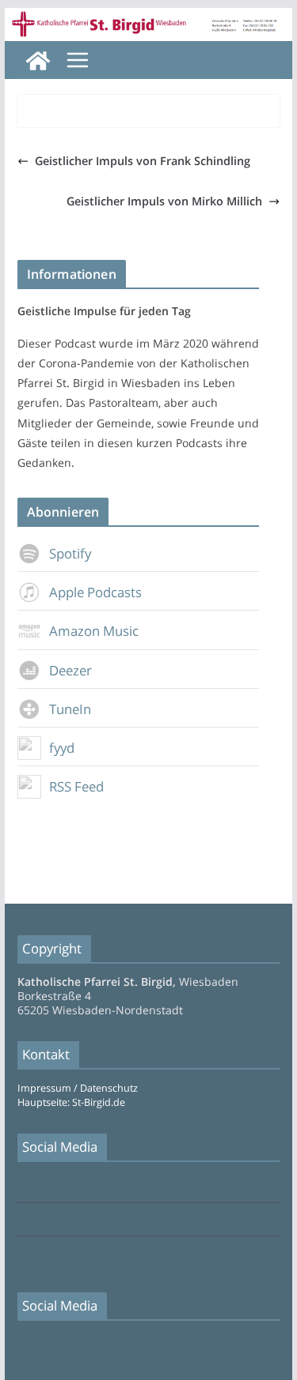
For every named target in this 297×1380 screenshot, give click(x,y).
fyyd (61, 748)
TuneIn (70, 709)
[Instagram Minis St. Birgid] (22, 1253)
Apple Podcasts (95, 592)
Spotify (70, 553)
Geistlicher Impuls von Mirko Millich (164, 201)
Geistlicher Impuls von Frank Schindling (142, 160)
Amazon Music (94, 631)
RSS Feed (76, 786)
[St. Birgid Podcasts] (149, 19)
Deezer (70, 670)
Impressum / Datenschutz (77, 1088)
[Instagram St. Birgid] (22, 1220)
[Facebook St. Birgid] (22, 1187)
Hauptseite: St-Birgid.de (71, 1102)
